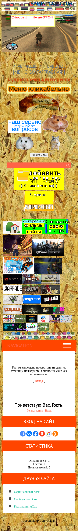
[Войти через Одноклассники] (55, 434)
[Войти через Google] (49, 434)
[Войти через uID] (23, 434)
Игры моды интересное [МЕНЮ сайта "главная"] (39, 69)
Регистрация (35, 410)
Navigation (20, 346)
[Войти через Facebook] (35, 434)
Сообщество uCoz (25, 499)
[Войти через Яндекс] (42, 434)
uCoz (39, 524)
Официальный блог (27, 491)
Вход (48, 410)
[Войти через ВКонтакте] (29, 434)
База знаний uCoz (25, 506)
